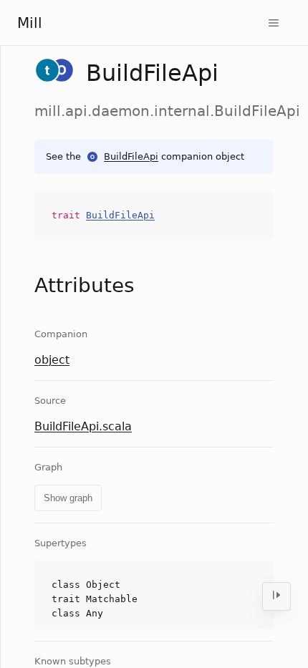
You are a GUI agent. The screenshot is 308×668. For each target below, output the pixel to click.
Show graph (68, 498)
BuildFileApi (131, 156)
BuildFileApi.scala (83, 426)
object (51, 360)
